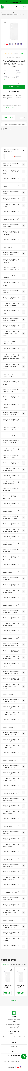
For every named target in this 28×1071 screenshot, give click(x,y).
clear (10, 156)
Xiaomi (22, 118)
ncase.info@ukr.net (20, 1036)
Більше (5, 79)
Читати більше (9, 107)
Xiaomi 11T (5, 964)
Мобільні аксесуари (5, 12)
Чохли (14, 12)
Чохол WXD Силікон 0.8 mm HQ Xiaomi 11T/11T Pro (7, 985)
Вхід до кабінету (14, 86)
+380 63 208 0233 (14, 1032)
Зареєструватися (14, 91)
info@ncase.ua (14, 1033)
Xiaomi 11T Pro (15, 964)
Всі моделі (8, 117)
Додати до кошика (7, 993)
